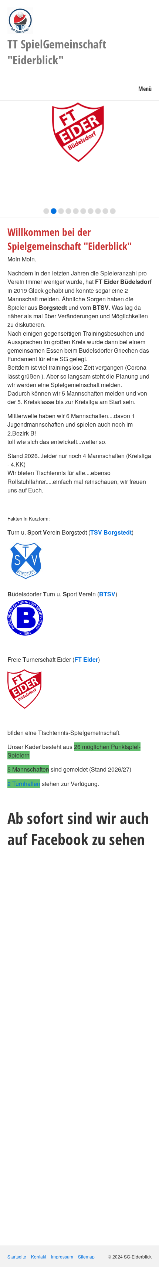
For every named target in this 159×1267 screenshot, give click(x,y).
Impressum (62, 1256)
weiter (151, 160)
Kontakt (38, 1256)
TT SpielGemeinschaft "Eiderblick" (56, 52)
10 (113, 211)
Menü (145, 89)
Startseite (16, 1256)
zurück (7, 160)
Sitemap (86, 1256)
